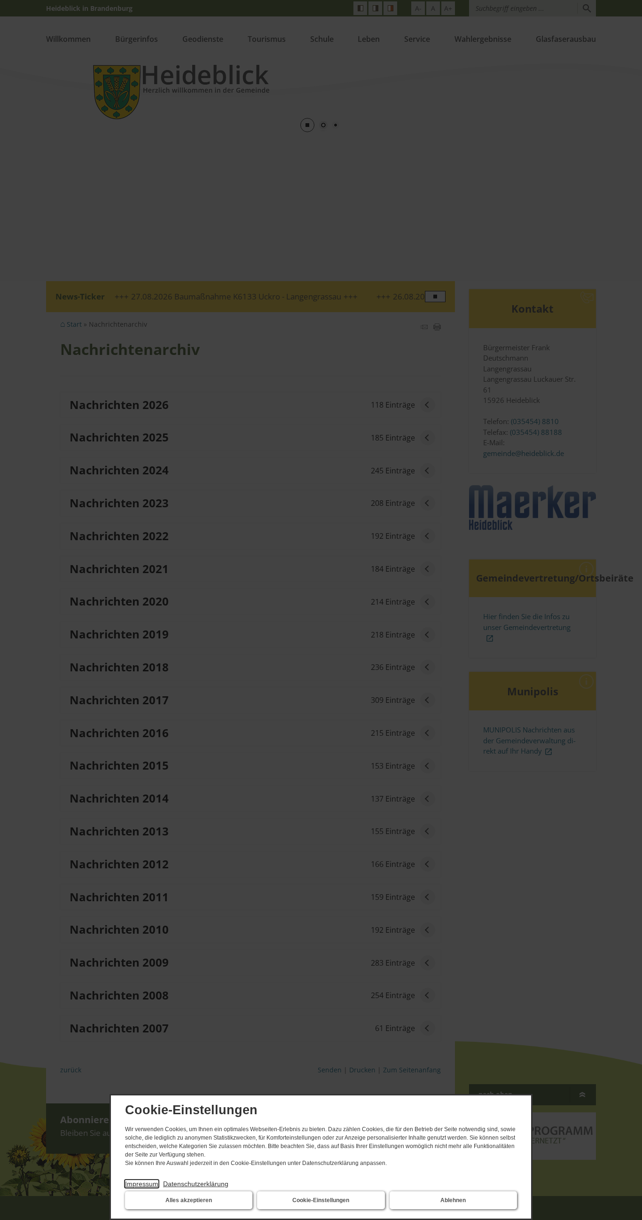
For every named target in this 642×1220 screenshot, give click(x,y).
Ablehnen (453, 1200)
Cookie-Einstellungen (320, 1200)
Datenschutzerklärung (195, 1184)
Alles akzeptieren (188, 1200)
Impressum (141, 1184)
